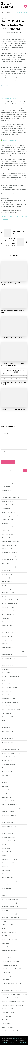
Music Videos (6, 852)
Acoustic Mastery (7, 501)
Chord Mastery (6, 582)
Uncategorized (6, 1009)
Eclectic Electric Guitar (8, 662)
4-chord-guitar (6, 487)
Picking (4, 866)
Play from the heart (7, 870)
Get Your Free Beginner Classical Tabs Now (13, 311)
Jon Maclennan (6, 801)
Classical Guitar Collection (9, 600)
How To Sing (6, 775)
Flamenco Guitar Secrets (9, 702)
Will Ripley (5, 1016)
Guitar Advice (6, 728)
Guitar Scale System (8, 757)
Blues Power (6, 571)
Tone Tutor (5, 972)
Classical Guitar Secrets (8, 603)
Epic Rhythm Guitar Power (9, 676)
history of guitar (6, 771)
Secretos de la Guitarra (8, 914)
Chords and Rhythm (7, 589)
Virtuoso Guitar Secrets (8, 1012)
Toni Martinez (6, 976)
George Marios (6, 717)
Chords (4, 585)
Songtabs (5, 936)
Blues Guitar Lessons (8, 560)
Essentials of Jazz (7, 691)
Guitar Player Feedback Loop (10, 753)
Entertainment (6, 669)
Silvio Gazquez (6, 925)
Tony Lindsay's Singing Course (10, 983)
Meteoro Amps (6, 833)
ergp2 (4, 680)
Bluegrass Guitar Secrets (9, 552)
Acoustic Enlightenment (9, 494)
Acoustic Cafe (6, 490)
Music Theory (6, 848)
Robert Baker (6, 892)
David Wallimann (7, 625)
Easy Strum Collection (8, 658)
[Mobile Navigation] (25, 6)
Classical (4, 596)
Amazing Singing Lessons (9, 516)
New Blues (5, 855)
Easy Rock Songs (7, 655)
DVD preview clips (7, 640)
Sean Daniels (6, 910)
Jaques (4, 790)
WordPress (22, 1042)
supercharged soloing (8, 950)
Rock (3, 896)
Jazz (3, 793)
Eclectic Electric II (7, 665)
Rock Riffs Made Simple (8, 899)
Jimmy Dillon (5, 797)
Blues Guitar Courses (8, 556)
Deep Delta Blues (7, 629)
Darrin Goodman (6, 622)
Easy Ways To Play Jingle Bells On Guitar (12, 284)
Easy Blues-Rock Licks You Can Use (12, 651)
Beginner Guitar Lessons (9, 541)
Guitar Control (7, 5)
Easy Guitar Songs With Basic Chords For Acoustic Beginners (13, 364)
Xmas (3, 1020)
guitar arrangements (7, 731)
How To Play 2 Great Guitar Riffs (11, 338)
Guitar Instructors (7, 742)
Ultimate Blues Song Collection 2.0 (12, 1001)
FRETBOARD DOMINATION (10, 709)
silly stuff (5, 921)
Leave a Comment (6, 35)
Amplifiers (5, 523)
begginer (4, 538)
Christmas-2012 (6, 592)
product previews (7, 877)
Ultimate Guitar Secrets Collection (11, 1005)
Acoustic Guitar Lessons (9, 498)
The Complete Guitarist (8, 965)
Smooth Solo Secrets (8, 932)
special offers (6, 947)
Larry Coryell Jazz (7, 812)
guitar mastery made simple (10, 750)
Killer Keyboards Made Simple (10, 808)
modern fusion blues (7, 841)
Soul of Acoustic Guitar (8, 939)
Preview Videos (6, 874)
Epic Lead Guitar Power (8, 673)
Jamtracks (5, 786)
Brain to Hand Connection (9, 574)
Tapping (4, 954)
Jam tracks (5, 779)
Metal (4, 830)
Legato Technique (7, 819)
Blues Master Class (7, 567)
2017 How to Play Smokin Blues (11, 483)
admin (2, 33)
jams (3, 782)
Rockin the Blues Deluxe (9, 903)
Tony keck (5, 980)
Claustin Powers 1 (7, 611)
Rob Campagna (6, 888)
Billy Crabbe (5, 549)
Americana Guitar (7, 519)
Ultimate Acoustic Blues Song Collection (13, 994)
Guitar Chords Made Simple (9, 735)
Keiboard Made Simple (8, 804)
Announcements (6, 527)
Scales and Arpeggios (8, 907)
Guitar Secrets (6, 760)
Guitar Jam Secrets (7, 746)
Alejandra (5, 508)
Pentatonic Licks (6, 863)
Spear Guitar (5, 943)
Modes (4, 844)
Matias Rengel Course (8, 826)
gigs (3, 720)
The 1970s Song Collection (10, 961)
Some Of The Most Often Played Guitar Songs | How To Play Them (14, 383)
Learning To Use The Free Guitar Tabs (13, 409)
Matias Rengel (6, 823)
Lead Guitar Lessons (8, 815)
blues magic (5, 563)
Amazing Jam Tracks (7, 512)
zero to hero (5, 1023)
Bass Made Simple (7, 534)
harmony (4, 768)
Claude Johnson (6, 607)
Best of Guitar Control (8, 545)
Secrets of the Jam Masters (10, 917)
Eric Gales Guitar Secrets (9, 687)
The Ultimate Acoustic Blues (10, 969)
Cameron (4, 578)
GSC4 (4, 724)
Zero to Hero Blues (7, 1027)
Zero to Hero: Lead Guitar (9, 1031)
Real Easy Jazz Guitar (8, 881)
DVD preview (6, 636)
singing (4, 928)
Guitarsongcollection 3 (8, 764)
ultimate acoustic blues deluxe (10, 990)
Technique (5, 958)
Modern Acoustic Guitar (8, 837)
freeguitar (5, 706)
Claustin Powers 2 (7, 614)
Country (4, 618)
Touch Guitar (5, 987)
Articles (3, 18)
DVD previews (6, 644)
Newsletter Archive (7, 859)
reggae (4, 885)
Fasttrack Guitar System (9, 695)
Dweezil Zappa (6, 647)
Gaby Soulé (5, 713)
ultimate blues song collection (10, 998)
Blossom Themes (7, 1042)
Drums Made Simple (8, 633)
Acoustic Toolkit (7, 505)
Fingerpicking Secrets (8, 698)
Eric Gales (5, 684)
